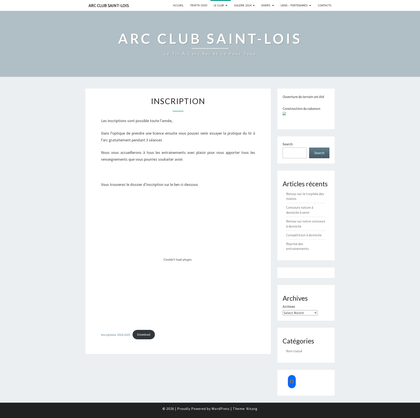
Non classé (294, 351)
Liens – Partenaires (294, 5)
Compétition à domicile (304, 235)
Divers (265, 5)
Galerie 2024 (242, 5)
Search (288, 144)
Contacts (324, 5)
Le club (219, 5)
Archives (289, 306)
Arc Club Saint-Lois (109, 5)
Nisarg (251, 408)
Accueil (178, 5)
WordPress (221, 408)
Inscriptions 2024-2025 (115, 334)
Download (143, 334)
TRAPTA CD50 (198, 5)
